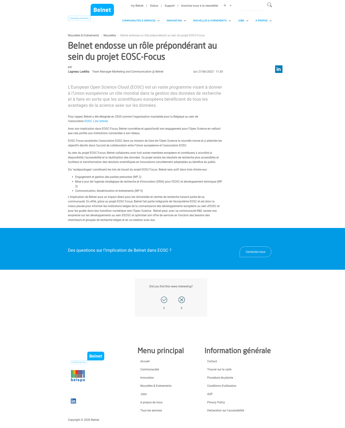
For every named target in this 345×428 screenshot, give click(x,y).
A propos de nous (151, 402)
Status (154, 5)
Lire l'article (100, 121)
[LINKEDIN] (278, 69)
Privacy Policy (216, 402)
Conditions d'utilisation (221, 385)
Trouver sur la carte (219, 369)
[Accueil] (91, 13)
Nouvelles (110, 35)
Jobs (241, 20)
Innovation (174, 20)
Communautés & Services (138, 20)
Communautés (149, 369)
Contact (212, 361)
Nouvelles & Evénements (210, 20)
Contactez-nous (255, 252)
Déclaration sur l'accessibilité (225, 410)
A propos (261, 20)
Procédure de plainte (220, 377)
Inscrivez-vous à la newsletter (199, 5)
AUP (210, 394)
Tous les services (151, 410)
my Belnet (137, 5)
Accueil (145, 361)
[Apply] (269, 5)
